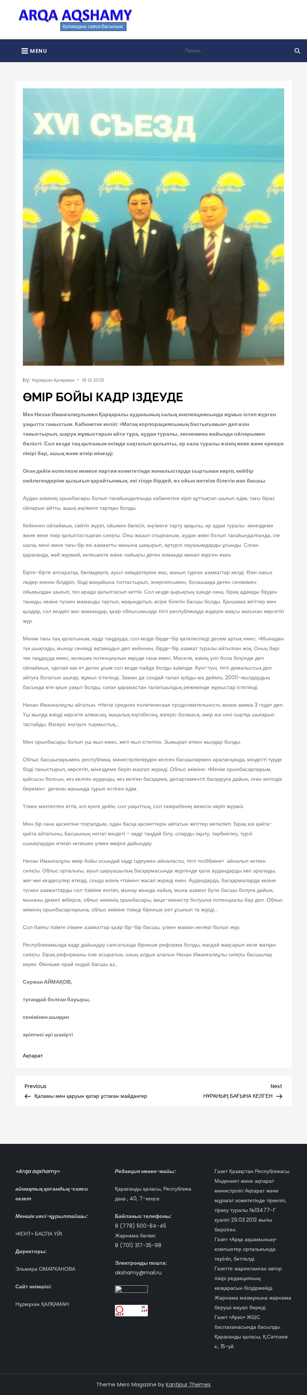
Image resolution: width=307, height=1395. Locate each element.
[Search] (297, 50)
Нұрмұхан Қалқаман (53, 380)
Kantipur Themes (188, 1384)
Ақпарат (33, 1055)
